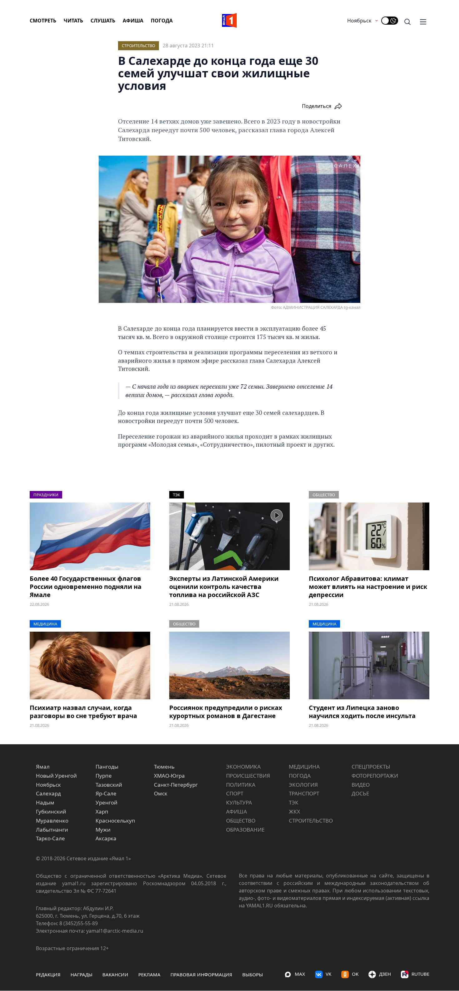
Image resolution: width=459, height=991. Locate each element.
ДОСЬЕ (360, 793)
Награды (81, 974)
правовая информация (201, 974)
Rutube (420, 974)
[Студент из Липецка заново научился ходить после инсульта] (369, 665)
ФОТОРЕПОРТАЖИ (375, 775)
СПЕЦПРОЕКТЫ (371, 766)
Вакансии (115, 974)
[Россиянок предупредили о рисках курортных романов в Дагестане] (229, 665)
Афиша (133, 20)
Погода (162, 20)
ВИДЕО (361, 784)
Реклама (149, 974)
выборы (252, 974)
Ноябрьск (359, 20)
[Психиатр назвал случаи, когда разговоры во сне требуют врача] (90, 665)
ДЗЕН (385, 974)
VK (328, 974)
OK (355, 974)
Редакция (48, 974)
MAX (300, 974)
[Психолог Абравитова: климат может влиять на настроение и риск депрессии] (369, 536)
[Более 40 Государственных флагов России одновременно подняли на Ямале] (90, 536)
